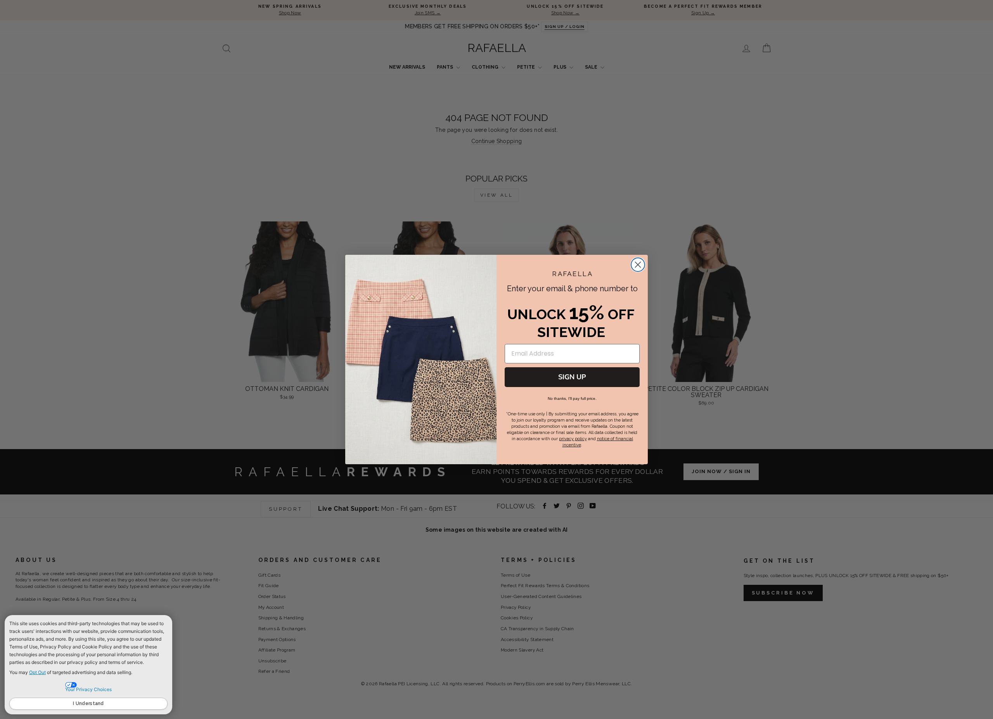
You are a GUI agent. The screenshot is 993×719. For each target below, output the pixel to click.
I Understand (88, 703)
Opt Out (37, 672)
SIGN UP (572, 377)
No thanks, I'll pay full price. (572, 398)
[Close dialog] (638, 264)
